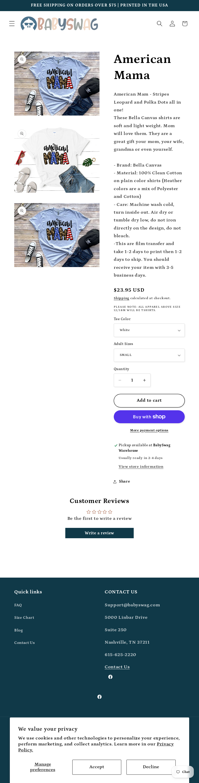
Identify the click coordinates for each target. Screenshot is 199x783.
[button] (12, 23)
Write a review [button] (99, 533)
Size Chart (24, 617)
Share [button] (124, 481)
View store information (141, 466)
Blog (18, 630)
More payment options (149, 430)
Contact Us (24, 643)
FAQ (18, 605)
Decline (151, 767)
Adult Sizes (123, 344)
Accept (96, 767)
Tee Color (122, 319)
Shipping (121, 298)
